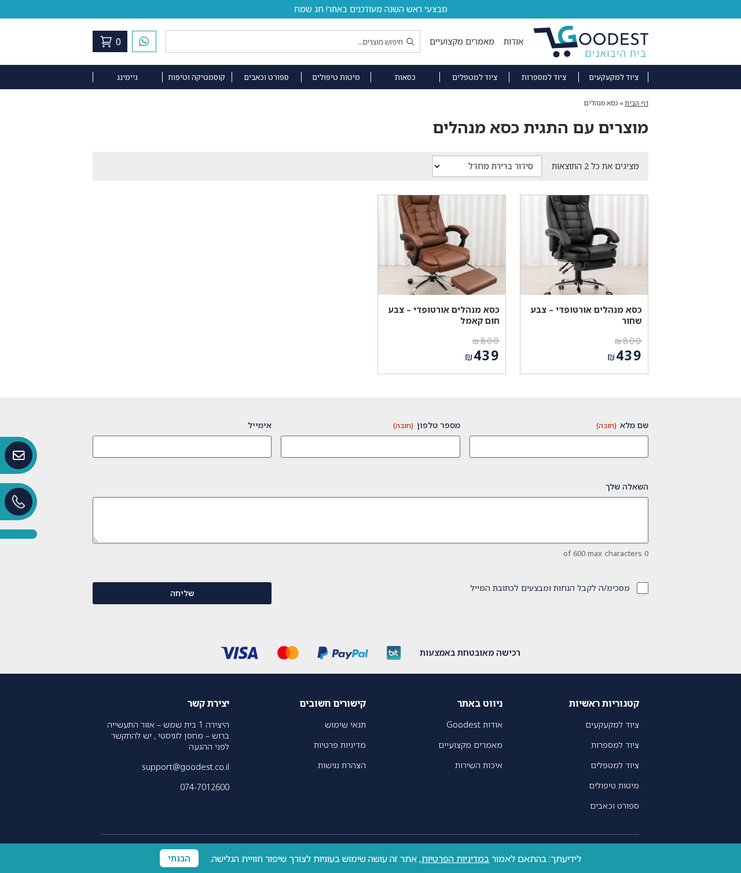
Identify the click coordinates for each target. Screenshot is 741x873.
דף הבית (636, 102)
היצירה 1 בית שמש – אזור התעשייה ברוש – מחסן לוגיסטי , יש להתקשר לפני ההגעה (168, 735)
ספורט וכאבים (266, 77)
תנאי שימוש (345, 724)
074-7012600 (204, 786)
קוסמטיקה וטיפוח (196, 77)
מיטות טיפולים (336, 77)
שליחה (182, 592)
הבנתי (179, 858)
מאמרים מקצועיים (462, 41)
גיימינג (127, 77)
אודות (513, 41)
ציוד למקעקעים (614, 77)
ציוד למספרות (544, 77)
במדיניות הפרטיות (455, 858)
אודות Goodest (474, 724)
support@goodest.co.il (185, 766)
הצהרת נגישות (342, 764)
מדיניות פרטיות (340, 744)
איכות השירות (478, 764)
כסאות (405, 77)
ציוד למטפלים (474, 77)
